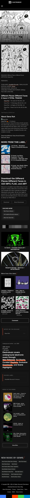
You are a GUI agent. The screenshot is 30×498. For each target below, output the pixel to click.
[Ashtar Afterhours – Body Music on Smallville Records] (22, 302)
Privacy (14, 489)
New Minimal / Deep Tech (7, 471)
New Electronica (5, 474)
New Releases (9, 360)
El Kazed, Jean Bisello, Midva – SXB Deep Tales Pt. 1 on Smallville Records (19, 167)
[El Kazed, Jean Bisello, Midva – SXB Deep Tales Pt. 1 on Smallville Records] (5, 169)
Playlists (14, 362)
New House (14, 464)
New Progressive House (16, 474)
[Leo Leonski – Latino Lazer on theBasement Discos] (7, 417)
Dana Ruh (6, 100)
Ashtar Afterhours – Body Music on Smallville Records (22, 312)
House (13, 86)
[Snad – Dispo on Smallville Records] (22, 282)
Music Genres (19, 492)
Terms (25, 489)
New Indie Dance (19, 471)
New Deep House (6, 464)
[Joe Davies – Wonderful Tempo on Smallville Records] (5, 149)
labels (6, 350)
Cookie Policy (20, 489)
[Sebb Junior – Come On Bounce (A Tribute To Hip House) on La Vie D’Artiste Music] (7, 397)
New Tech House (22, 461)
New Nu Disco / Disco (16, 476)
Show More (15, 445)
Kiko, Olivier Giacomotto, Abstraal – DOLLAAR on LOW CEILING (19, 435)
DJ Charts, (21, 360)
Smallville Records (13, 84)
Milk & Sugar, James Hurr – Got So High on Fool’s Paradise (19, 405)
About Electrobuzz (7, 489)
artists (5, 348)
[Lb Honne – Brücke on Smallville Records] (7, 302)
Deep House (4, 135)
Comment (15, 320)
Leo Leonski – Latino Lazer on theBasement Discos (19, 415)
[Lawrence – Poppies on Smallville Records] (7, 282)
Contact (9, 492)
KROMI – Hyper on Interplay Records (18, 424)
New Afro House (5, 476)
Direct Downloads (19, 202)
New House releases (8, 211)
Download (6, 202)
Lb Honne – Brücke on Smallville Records (7, 311)
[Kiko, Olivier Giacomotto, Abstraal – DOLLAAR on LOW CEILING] (7, 437)
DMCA (13, 492)
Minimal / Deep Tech (13, 135)
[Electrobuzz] (15, 2)
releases (6, 346)
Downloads (8, 365)
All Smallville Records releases (11, 214)
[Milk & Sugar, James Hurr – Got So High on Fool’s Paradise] (7, 407)
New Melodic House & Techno (8, 469)
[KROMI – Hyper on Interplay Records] (7, 427)
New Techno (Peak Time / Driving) (9, 461)
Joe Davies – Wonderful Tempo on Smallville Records (19, 146)
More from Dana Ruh (8, 217)
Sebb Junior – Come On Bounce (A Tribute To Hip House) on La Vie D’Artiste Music (19, 395)
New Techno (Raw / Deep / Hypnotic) (10, 466)
